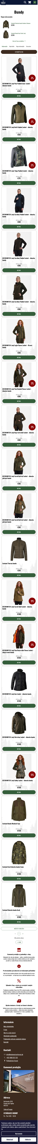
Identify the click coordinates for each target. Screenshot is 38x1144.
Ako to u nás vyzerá (9, 1033)
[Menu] (35, 2)
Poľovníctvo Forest (12, 1061)
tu (2, 1129)
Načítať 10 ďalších (19, 929)
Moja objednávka (9, 1026)
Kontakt (6, 1042)
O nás (5, 1030)
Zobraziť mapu (8, 1109)
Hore (19, 942)
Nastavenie (18, 1134)
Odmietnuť (9, 1139)
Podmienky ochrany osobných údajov (15, 1039)
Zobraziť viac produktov (18, 41)
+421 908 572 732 (12, 1057)
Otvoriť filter (19, 52)
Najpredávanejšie (20, 46)
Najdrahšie (11, 46)
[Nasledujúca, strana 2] (19, 933)
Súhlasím (28, 1139)
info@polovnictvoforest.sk (14, 1054)
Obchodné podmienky (10, 1036)
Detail (19, 96)
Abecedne (28, 46)
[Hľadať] (25, 2)
